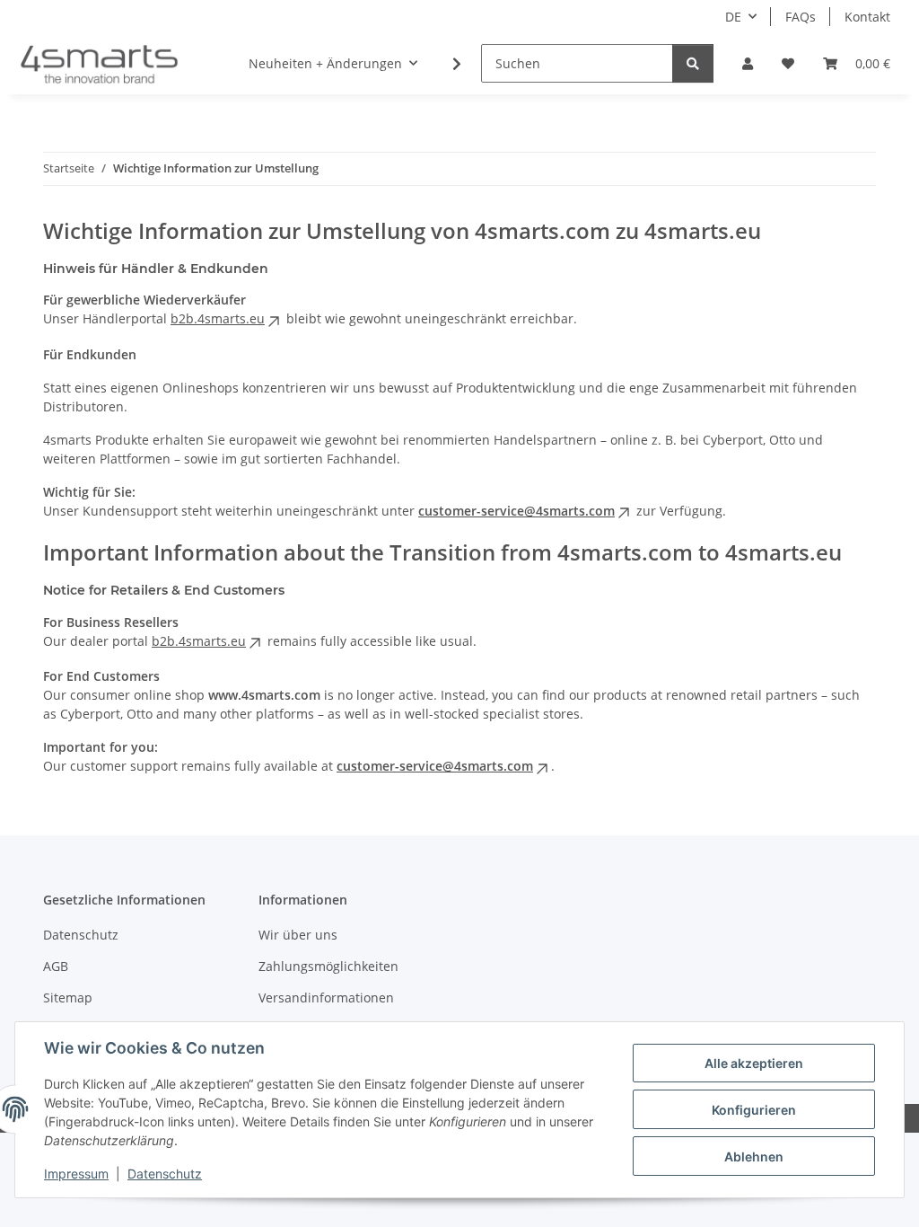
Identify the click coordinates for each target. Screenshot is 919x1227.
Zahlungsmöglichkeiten (328, 966)
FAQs (800, 16)
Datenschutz (164, 1173)
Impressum (76, 1173)
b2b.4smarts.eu (218, 318)
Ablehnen (753, 1156)
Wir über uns (297, 934)
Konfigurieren (754, 1109)
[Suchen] (692, 63)
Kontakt (867, 16)
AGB (55, 966)
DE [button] (733, 16)
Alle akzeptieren (754, 1063)
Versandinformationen (326, 997)
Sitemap (67, 997)
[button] (747, 63)
